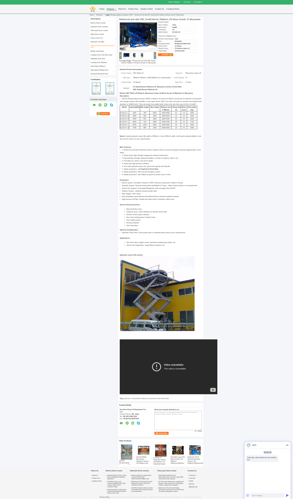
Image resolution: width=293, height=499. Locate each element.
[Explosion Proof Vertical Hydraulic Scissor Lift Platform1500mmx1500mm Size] (195, 450)
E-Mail (191, 481)
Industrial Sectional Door (99, 74)
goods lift (126, 398)
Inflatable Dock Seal (98, 59)
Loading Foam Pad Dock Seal (101, 55)
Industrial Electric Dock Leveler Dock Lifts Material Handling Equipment (116, 477)
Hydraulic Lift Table (97, 42)
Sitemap (191, 484)
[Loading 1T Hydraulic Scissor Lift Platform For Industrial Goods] (161, 450)
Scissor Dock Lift (97, 38)
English (198, 2)
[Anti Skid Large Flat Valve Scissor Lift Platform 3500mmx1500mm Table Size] (178, 450)
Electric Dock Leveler (98, 23)
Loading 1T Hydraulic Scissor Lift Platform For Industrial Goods (159, 461)
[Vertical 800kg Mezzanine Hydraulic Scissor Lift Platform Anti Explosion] (144, 450)
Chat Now (187, 2)
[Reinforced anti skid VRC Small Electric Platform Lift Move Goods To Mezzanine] (138, 36)
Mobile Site (193, 487)
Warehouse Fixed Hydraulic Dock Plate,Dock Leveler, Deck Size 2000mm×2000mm (141, 483)
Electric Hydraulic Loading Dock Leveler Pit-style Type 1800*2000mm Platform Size (141, 477)
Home (102, 9)
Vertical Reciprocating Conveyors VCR (119, 15)
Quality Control (147, 9)
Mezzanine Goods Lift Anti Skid (159, 398)
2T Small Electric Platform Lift (139, 398)
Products (110, 9)
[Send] (287, 495)
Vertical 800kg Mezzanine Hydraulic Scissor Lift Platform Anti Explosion (142, 461)
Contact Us (159, 9)
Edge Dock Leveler (97, 34)
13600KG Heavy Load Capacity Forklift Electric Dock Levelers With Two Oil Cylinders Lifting (116, 484)
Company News (172, 9)
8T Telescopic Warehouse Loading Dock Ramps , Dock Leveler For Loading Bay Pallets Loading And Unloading (171, 483)
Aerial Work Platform (98, 66)
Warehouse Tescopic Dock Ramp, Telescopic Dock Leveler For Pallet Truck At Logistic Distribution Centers (171, 489)
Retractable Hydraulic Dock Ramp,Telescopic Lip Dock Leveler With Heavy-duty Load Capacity (171, 477)
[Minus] (287, 445)
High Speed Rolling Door (99, 70)
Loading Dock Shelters (99, 62)
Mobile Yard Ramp (97, 51)
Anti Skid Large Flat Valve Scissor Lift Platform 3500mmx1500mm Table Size (178, 461)
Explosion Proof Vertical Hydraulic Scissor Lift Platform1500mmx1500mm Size (195, 461)
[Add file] (247, 495)
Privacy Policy (105, 497)
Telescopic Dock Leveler (99, 30)
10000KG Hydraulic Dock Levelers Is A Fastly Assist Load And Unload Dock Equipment (142, 489)
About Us (122, 9)
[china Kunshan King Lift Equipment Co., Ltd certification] (96, 88)
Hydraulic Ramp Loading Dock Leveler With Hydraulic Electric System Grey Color (116, 491)
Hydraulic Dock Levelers (99, 27)
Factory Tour (133, 9)
